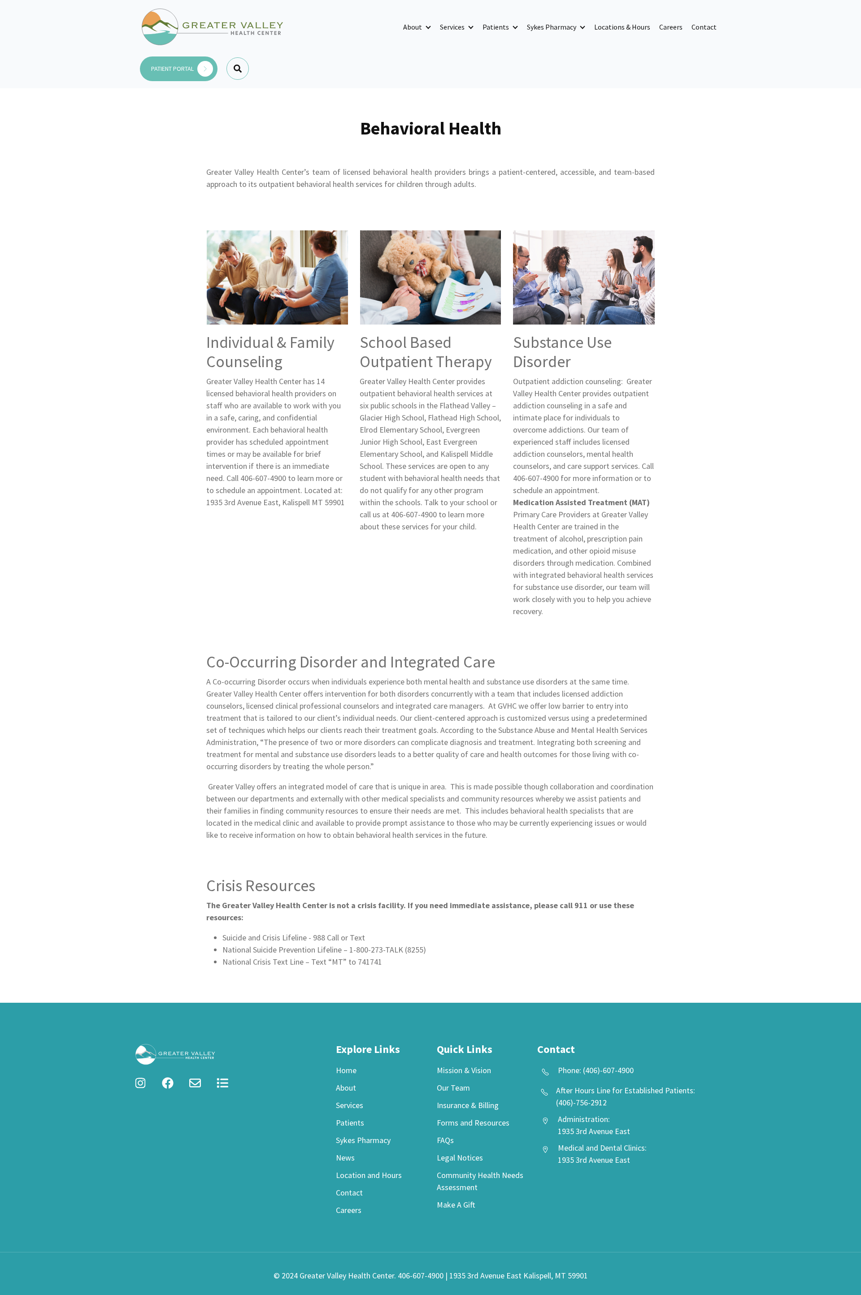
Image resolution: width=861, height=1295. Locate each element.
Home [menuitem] (346, 1070)
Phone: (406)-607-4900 (596, 1070)
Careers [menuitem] (348, 1210)
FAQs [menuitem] (445, 1140)
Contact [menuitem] (349, 1192)
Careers (671, 26)
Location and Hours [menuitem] (369, 1175)
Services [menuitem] (349, 1105)
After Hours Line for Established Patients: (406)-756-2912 (625, 1096)
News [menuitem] (345, 1157)
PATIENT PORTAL (173, 69)
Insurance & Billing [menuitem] (468, 1105)
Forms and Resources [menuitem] (473, 1122)
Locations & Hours (622, 26)
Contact (704, 26)
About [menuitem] (346, 1088)
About (412, 26)
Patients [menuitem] (350, 1122)
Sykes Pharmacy (551, 26)
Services (452, 26)
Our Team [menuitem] (453, 1088)
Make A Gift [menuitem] (456, 1205)
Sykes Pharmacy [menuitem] (363, 1140)
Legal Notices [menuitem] (460, 1157)
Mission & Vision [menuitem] (464, 1070)
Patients (496, 26)
